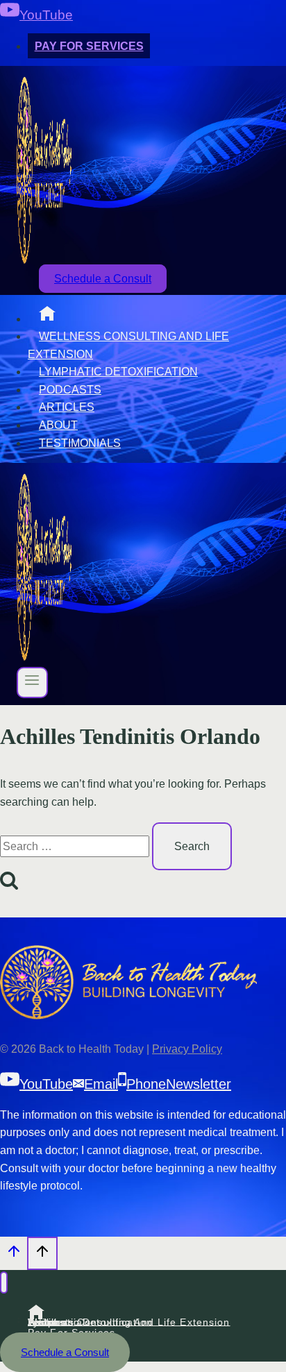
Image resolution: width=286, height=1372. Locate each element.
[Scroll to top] (13, 1255)
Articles (66, 407)
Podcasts (70, 390)
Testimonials (80, 443)
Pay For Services (89, 46)
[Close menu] (4, 1282)
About (58, 425)
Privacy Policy (187, 1049)
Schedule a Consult (102, 279)
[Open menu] (32, 682)
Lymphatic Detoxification (118, 372)
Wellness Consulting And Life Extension (128, 345)
